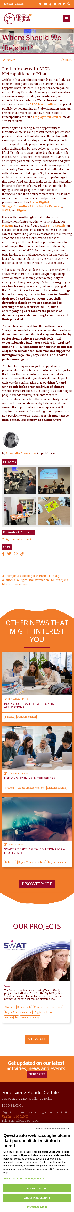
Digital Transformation (34, 580)
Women (9, 1007)
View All (37, 1039)
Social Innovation (15, 584)
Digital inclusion (26, 716)
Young (55, 576)
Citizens (9, 580)
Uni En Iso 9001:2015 (15, 1116)
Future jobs (60, 580)
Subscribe (37, 1074)
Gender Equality (30, 1017)
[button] (66, 18)
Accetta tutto (37, 1188)
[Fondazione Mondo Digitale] (19, 18)
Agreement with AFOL (19, 539)
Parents (9, 716)
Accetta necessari (37, 1198)
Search (68, 4)
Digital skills (24, 1007)
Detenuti (10, 862)
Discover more (37, 884)
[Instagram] (59, 4)
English (19, 3)
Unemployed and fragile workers (25, 576)
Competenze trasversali (48, 1007)
